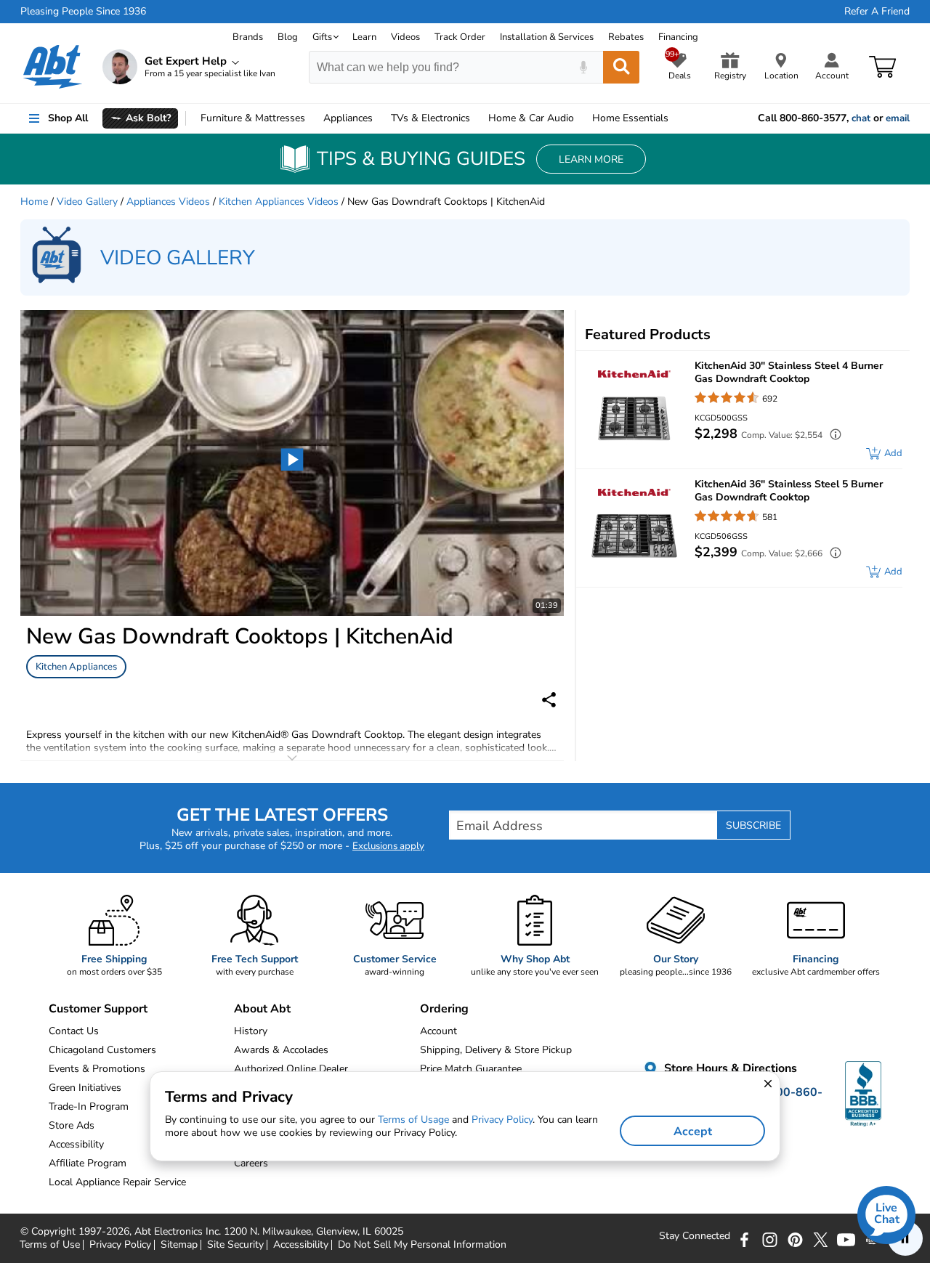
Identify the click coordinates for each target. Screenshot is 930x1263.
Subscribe (753, 825)
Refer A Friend (877, 11)
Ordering (444, 1009)
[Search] (621, 67)
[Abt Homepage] (53, 67)
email (898, 118)
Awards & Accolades (281, 1050)
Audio (531, 118)
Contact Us (74, 1031)
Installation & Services (547, 37)
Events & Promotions (97, 1069)
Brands (247, 37)
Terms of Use (50, 1245)
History (250, 1031)
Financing (678, 37)
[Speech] (583, 67)
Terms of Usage (413, 1119)
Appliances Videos (168, 201)
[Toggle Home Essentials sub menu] (675, 118)
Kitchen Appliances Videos (279, 201)
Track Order (459, 37)
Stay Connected (694, 1236)
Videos (405, 37)
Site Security (235, 1245)
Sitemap (179, 1245)
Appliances (348, 118)
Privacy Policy (120, 1245)
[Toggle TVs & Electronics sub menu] (476, 118)
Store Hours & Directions (729, 1068)
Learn (364, 37)
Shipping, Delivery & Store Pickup (496, 1050)
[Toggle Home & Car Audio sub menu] (580, 118)
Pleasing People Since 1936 (83, 11)
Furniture (253, 118)
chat (861, 118)
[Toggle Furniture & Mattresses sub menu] (311, 118)
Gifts (322, 37)
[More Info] (831, 436)
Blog (288, 37)
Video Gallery (87, 201)
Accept (693, 1132)
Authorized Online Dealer (291, 1069)
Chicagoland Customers (102, 1050)
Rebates (626, 37)
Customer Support (98, 1009)
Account (438, 1031)
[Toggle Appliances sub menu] (379, 118)
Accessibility (300, 1245)
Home (630, 118)
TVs (430, 118)
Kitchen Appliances (76, 666)
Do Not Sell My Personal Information (422, 1245)
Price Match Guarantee (471, 1069)
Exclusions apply (388, 846)
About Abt (262, 1009)
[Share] (549, 700)
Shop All (68, 118)
